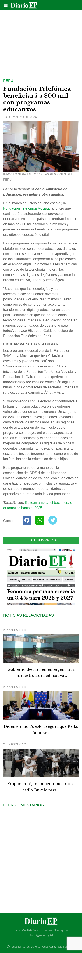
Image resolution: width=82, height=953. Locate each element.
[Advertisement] (41, 41)
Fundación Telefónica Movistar (27, 208)
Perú (8, 81)
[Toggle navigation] (5, 5)
